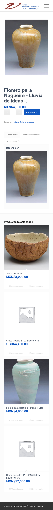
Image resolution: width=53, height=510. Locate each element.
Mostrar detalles (37, 286)
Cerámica (15, 122)
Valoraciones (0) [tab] (13, 141)
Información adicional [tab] (32, 134)
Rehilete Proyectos (36, 506)
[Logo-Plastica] (22, 5)
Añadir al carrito (32, 112)
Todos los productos (27, 122)
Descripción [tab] (12, 134)
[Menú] (45, 5)
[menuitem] (45, 5)
